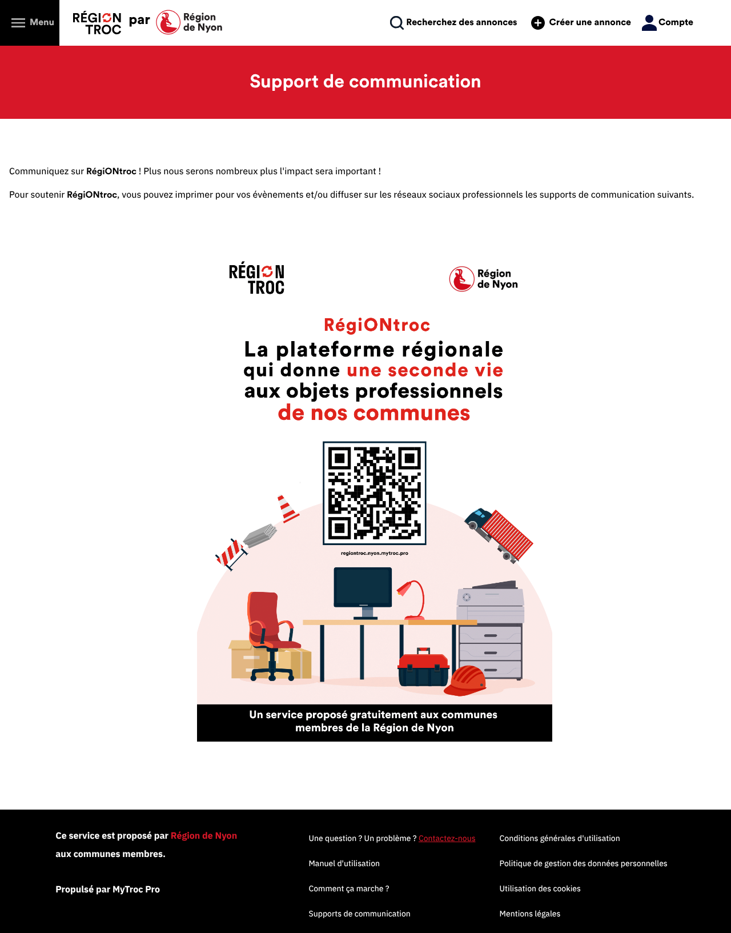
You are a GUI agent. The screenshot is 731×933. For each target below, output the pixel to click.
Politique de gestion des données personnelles (584, 863)
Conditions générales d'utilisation (560, 838)
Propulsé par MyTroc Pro (107, 889)
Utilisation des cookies (540, 888)
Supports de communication (359, 913)
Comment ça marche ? (348, 888)
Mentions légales (530, 913)
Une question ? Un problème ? (391, 838)
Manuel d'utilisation (344, 863)
